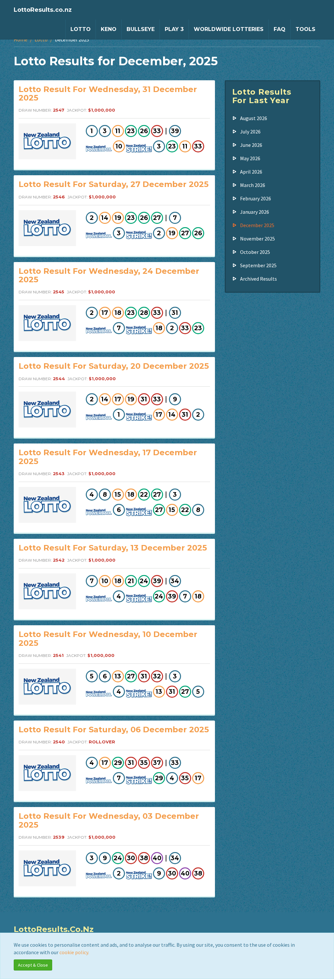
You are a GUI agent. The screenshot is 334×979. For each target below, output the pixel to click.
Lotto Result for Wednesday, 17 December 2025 (108, 457)
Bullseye (141, 29)
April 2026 (251, 171)
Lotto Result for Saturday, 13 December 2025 (113, 547)
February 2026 (255, 198)
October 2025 (255, 252)
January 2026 (254, 212)
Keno (108, 29)
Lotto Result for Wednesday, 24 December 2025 (109, 275)
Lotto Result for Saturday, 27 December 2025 (113, 184)
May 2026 (250, 158)
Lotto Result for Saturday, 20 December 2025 (114, 366)
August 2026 (253, 118)
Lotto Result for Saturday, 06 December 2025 (114, 729)
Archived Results (258, 278)
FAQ (279, 29)
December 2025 (257, 225)
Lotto (80, 29)
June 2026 (251, 145)
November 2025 (257, 238)
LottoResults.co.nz (43, 9)
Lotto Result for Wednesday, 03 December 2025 (109, 820)
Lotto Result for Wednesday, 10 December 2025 (108, 638)
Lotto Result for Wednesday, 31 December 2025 (108, 93)
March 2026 (252, 185)
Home (20, 39)
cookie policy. (74, 952)
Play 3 (174, 29)
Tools (305, 29)
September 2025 (258, 265)
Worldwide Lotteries (229, 29)
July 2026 (250, 131)
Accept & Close (33, 965)
